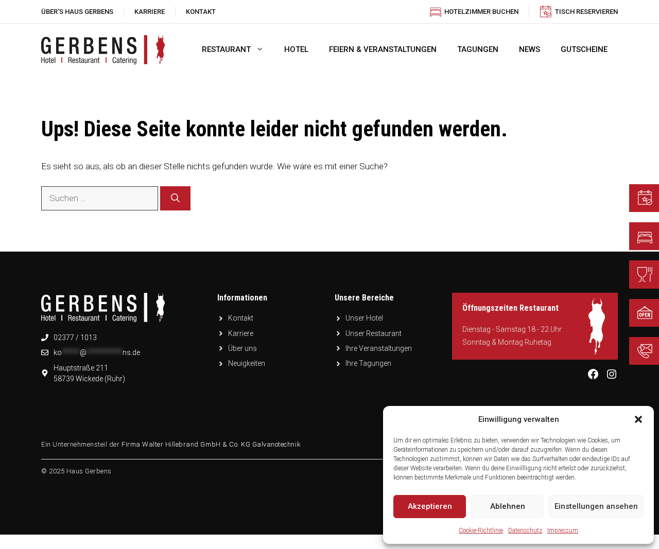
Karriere (149, 11)
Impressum (562, 530)
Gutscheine (584, 49)
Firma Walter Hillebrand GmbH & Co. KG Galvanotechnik (211, 444)
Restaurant (226, 49)
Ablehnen (507, 506)
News (529, 49)
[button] (638, 419)
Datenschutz (525, 530)
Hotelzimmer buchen (481, 11)
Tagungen (477, 49)
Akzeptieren (430, 506)
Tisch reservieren (586, 11)
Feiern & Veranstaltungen (383, 49)
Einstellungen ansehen (596, 506)
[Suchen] (175, 198)
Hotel (296, 49)
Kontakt (201, 11)
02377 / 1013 (75, 337)
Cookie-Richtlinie (481, 530)
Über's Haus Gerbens (77, 11)
